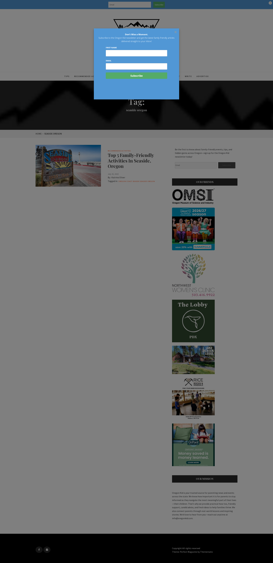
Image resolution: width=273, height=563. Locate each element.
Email (108, 60)
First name (111, 47)
